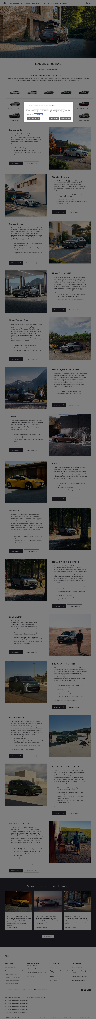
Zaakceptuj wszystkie (65, 118)
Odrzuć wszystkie (54, 118)
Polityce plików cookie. (38, 114)
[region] (48, 112)
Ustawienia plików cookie (33, 118)
